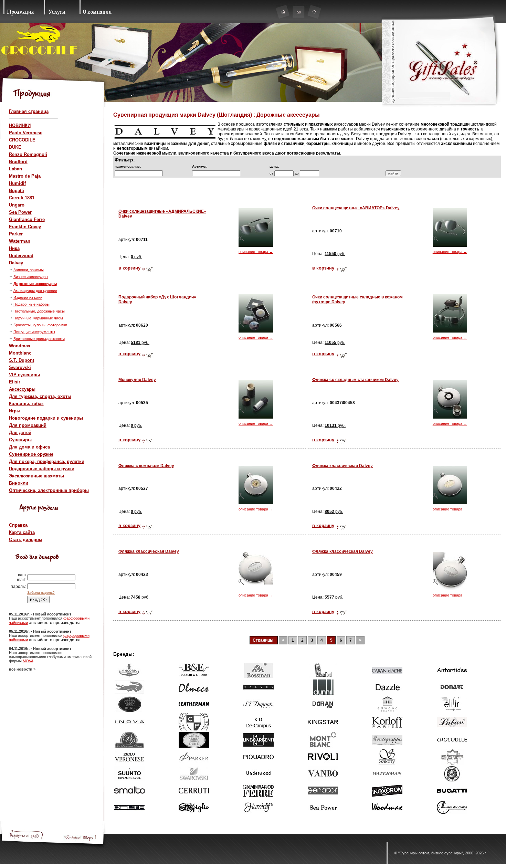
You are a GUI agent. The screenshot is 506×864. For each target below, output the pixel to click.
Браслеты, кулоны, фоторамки (40, 325)
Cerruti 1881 (21, 197)
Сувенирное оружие (31, 454)
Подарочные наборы (31, 304)
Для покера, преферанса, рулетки (46, 461)
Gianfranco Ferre (27, 219)
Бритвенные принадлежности (39, 339)
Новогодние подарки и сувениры (46, 418)
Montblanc (20, 353)
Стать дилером (25, 539)
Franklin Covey (25, 226)
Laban (15, 168)
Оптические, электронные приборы (49, 490)
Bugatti (16, 190)
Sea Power (20, 212)
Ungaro (16, 205)
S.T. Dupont (21, 360)
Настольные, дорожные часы (39, 311)
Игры (14, 410)
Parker (16, 233)
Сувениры (20, 439)
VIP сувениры (24, 374)
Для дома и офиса (29, 447)
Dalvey (16, 262)
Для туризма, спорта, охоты (40, 396)
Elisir (14, 381)
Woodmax (19, 345)
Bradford (18, 161)
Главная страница (29, 111)
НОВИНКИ (20, 125)
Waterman (19, 241)
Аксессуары (22, 389)
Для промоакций (27, 425)
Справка (18, 525)
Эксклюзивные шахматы (36, 475)
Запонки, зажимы (28, 270)
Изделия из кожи (27, 297)
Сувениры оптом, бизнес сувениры (431, 853)
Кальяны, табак (26, 403)
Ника (14, 248)
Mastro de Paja (25, 176)
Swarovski (20, 367)
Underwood (21, 255)
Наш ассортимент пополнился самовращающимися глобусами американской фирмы (50, 657)
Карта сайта (22, 532)
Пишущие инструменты (34, 332)
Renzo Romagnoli (28, 154)
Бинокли (18, 483)
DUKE (15, 147)
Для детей (20, 432)
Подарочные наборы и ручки (41, 468)
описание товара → (256, 252)
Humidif (17, 183)
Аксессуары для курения (35, 290)
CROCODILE (22, 140)
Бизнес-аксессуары (30, 277)
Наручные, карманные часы (38, 318)
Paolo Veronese (25, 132)
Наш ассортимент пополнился (36, 618)
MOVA (28, 661)
